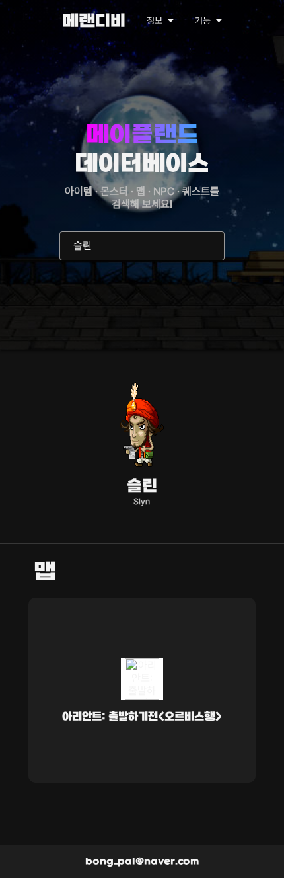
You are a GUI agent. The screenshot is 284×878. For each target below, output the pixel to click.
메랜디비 (93, 22)
